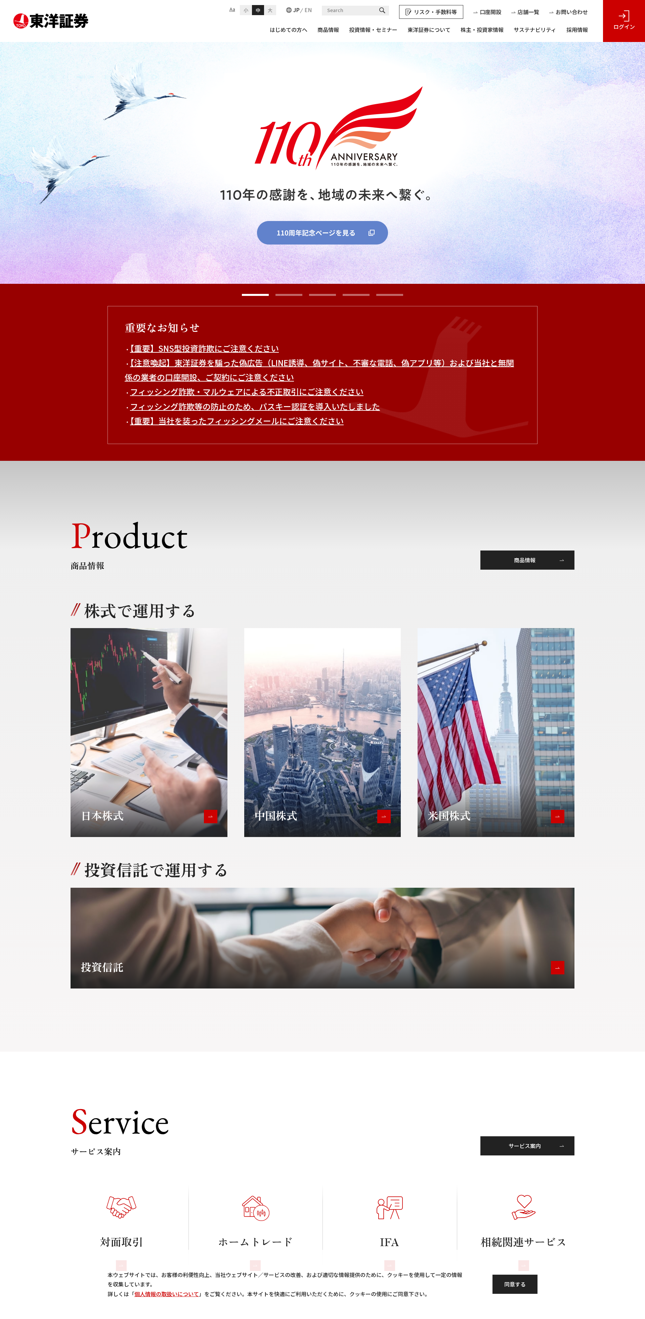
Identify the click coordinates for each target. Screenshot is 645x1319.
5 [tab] (389, 295)
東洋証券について (428, 30)
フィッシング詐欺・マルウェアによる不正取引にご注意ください (246, 391)
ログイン (624, 27)
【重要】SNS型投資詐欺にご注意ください (204, 348)
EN (308, 10)
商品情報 (328, 30)
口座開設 (490, 12)
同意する (515, 1284)
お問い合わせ (572, 12)
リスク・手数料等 (435, 12)
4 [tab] (356, 295)
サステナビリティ (535, 30)
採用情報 (577, 30)
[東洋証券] (51, 18)
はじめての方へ (288, 30)
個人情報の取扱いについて (166, 1294)
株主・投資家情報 (482, 30)
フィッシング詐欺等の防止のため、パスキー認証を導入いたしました (255, 406)
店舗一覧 (528, 12)
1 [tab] (255, 295)
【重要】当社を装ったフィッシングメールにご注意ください (237, 421)
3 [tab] (322, 295)
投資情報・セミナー (373, 30)
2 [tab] (288, 295)
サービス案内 (525, 1146)
